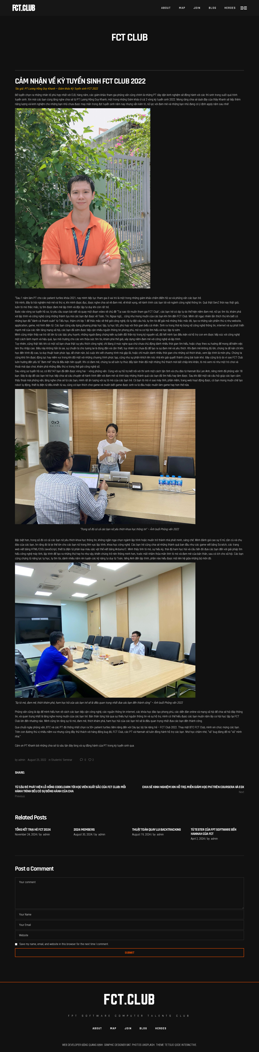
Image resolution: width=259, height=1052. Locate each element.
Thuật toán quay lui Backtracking (156, 829)
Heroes (160, 1028)
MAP (113, 1028)
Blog (143, 1028)
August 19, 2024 (141, 834)
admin (21, 760)
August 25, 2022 (37, 760)
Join (128, 1028)
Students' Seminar (61, 760)
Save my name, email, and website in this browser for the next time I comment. (64, 944)
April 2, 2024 (198, 838)
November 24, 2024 (26, 834)
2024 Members (84, 829)
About (97, 1028)
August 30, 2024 (83, 834)
